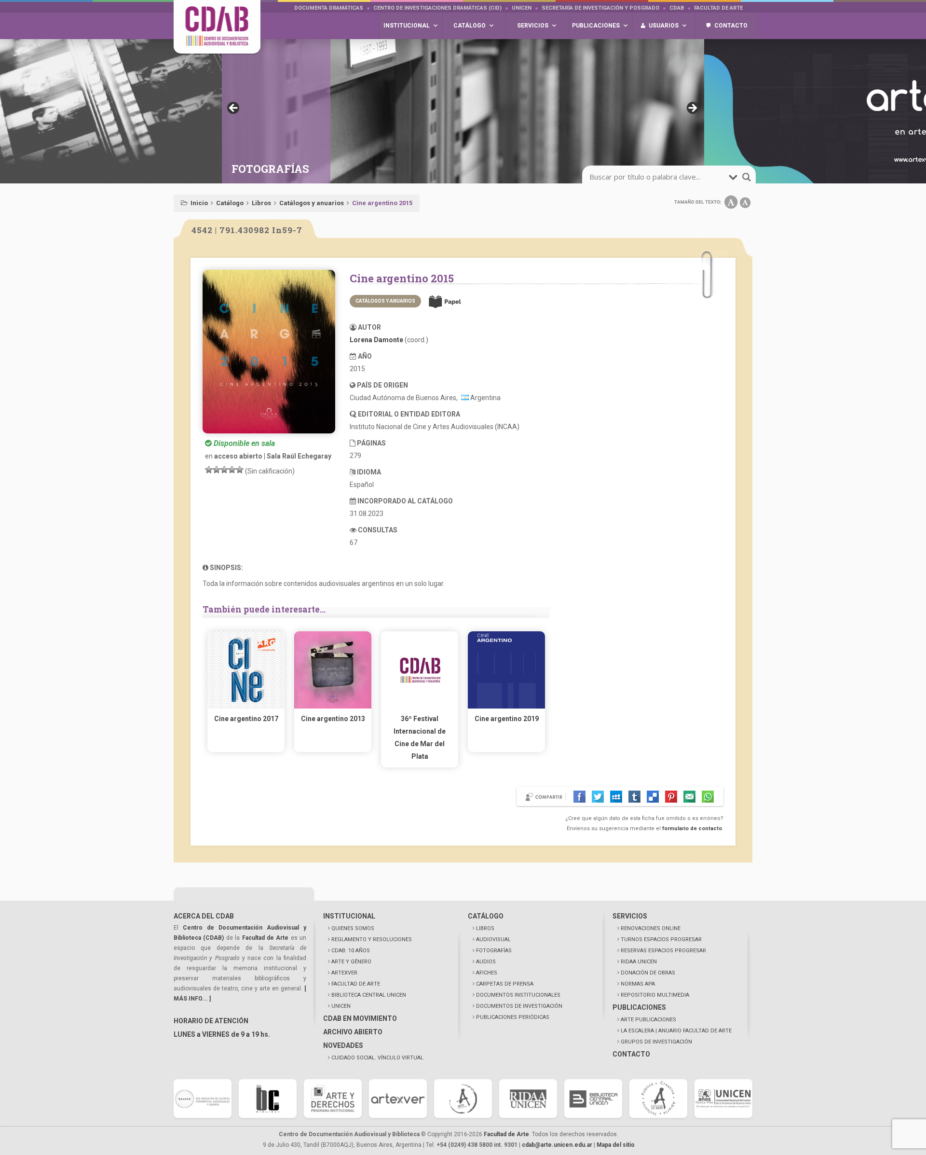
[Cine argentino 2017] (246, 706)
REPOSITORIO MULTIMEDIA (655, 995)
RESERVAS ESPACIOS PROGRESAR (663, 950)
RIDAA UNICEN (639, 962)
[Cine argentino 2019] (506, 706)
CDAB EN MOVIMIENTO (360, 1018)
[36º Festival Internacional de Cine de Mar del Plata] (419, 706)
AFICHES (486, 973)
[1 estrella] (209, 469)
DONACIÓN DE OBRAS (648, 973)
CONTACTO (631, 1054)
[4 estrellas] (232, 469)
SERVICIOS (630, 916)
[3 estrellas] (224, 469)
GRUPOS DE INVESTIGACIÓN (656, 1042)
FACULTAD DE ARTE (355, 984)
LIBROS (485, 928)
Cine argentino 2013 (333, 719)
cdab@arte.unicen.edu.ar (557, 1144)
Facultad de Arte (718, 8)
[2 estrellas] (216, 469)
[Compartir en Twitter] (598, 797)
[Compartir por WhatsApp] (708, 797)
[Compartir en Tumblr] (634, 797)
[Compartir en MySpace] (616, 797)
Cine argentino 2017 (246, 719)
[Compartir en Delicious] (653, 797)
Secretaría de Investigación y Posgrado (600, 8)
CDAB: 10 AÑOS (350, 950)
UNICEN (521, 8)
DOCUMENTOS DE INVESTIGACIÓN (519, 1006)
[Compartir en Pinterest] (671, 797)
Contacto (731, 25)
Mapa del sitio (616, 1144)
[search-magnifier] (746, 177)
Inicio (199, 203)
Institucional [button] (406, 25)
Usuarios (664, 25)
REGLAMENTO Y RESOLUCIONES (371, 939)
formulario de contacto (692, 828)
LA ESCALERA (676, 1031)
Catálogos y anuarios (311, 203)
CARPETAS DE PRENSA (504, 984)
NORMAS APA (638, 984)
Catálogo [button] (469, 25)
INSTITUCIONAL (349, 916)
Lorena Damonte (376, 340)
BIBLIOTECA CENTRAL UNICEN (368, 995)
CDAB (676, 8)
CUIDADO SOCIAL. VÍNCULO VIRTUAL (377, 1058)
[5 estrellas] (240, 469)
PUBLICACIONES (639, 1007)
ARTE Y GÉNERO (351, 962)
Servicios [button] (532, 25)
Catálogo (230, 203)
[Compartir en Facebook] (579, 797)
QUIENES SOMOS (352, 928)
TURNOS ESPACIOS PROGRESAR (661, 939)
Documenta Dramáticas (328, 8)
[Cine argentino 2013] (332, 706)
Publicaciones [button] (596, 25)
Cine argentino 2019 (507, 719)
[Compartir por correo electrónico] (689, 797)
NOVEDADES (343, 1045)
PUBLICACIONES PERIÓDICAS (512, 1017)
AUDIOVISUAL (493, 939)
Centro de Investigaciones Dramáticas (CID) (437, 8)
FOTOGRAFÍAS (494, 950)
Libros (261, 203)
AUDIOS (486, 962)
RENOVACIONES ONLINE (651, 928)
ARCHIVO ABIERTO (352, 1032)
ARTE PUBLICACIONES (648, 1019)
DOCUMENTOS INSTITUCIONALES (518, 995)
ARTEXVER (344, 973)
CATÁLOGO (486, 916)
